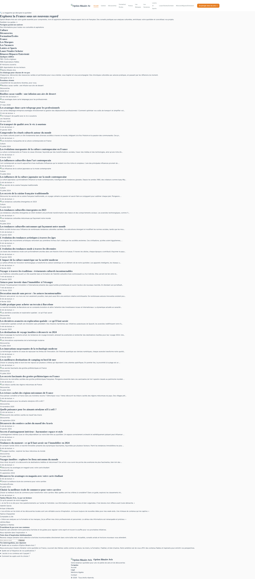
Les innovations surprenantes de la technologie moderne (28, 348)
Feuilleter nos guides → (8, 22)
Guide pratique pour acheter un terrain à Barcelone (26, 304)
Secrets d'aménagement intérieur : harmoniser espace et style (31, 431)
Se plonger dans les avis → (208, 5)
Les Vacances (146, 5)
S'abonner (21, 540)
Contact (74, 575)
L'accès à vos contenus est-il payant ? (16, 553)
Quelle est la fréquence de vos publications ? (19, 551)
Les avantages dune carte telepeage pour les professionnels (30, 107)
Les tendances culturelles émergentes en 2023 (23, 210)
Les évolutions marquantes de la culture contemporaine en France (34, 149)
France (130, 5)
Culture (103, 5)
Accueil (96, 5)
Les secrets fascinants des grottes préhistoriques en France (30, 376)
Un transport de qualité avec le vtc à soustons (23, 124)
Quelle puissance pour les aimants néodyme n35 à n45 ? (28, 409)
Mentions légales (77, 572)
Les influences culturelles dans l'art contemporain (25, 160)
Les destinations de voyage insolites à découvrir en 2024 (28, 332)
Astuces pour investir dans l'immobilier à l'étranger (26, 282)
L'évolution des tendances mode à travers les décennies (28, 248)
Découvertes (112, 5)
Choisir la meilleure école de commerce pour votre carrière (30, 489)
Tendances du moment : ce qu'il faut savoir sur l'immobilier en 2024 (35, 443)
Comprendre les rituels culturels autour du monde (25, 132)
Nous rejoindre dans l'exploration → (13, 533)
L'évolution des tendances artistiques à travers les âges (28, 237)
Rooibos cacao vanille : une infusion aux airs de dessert (28, 94)
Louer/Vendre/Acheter (166, 5)
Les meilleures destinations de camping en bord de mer (28, 359)
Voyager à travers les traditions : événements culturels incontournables (36, 271)
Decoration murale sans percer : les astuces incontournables (30, 293)
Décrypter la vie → (7, 78)
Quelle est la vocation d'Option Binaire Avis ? (18, 545)
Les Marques (138, 5)
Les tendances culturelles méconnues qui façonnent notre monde (33, 226)
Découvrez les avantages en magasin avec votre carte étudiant (31, 476)
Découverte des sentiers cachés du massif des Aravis (26, 423)
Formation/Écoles (122, 5)
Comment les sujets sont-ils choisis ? (16, 556)
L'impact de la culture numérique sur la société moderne (29, 260)
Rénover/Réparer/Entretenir (185, 5)
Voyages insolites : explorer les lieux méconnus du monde (29, 459)
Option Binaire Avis (103, 559)
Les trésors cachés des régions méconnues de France (26, 393)
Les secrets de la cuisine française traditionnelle (24, 193)
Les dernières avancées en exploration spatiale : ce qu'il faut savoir (34, 321)
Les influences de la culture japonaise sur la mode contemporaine (33, 177)
